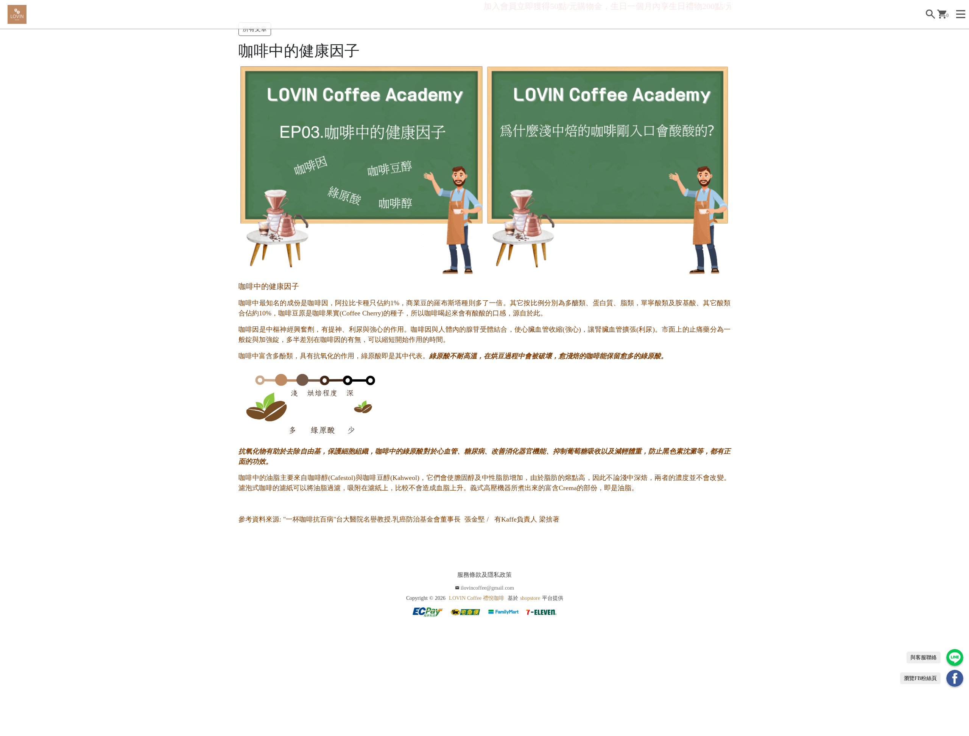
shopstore (530, 598)
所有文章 (255, 29)
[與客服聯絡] (954, 657)
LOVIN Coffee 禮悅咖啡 (476, 598)
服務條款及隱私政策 (484, 574)
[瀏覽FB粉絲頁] (954, 678)
